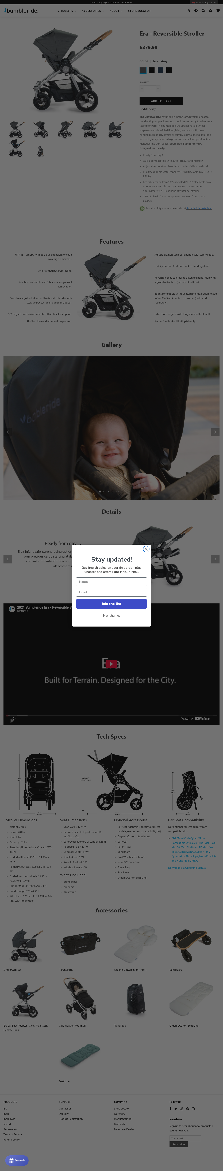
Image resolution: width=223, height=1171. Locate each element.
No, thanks (111, 615)
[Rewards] (17, 1160)
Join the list (111, 603)
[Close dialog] (146, 549)
